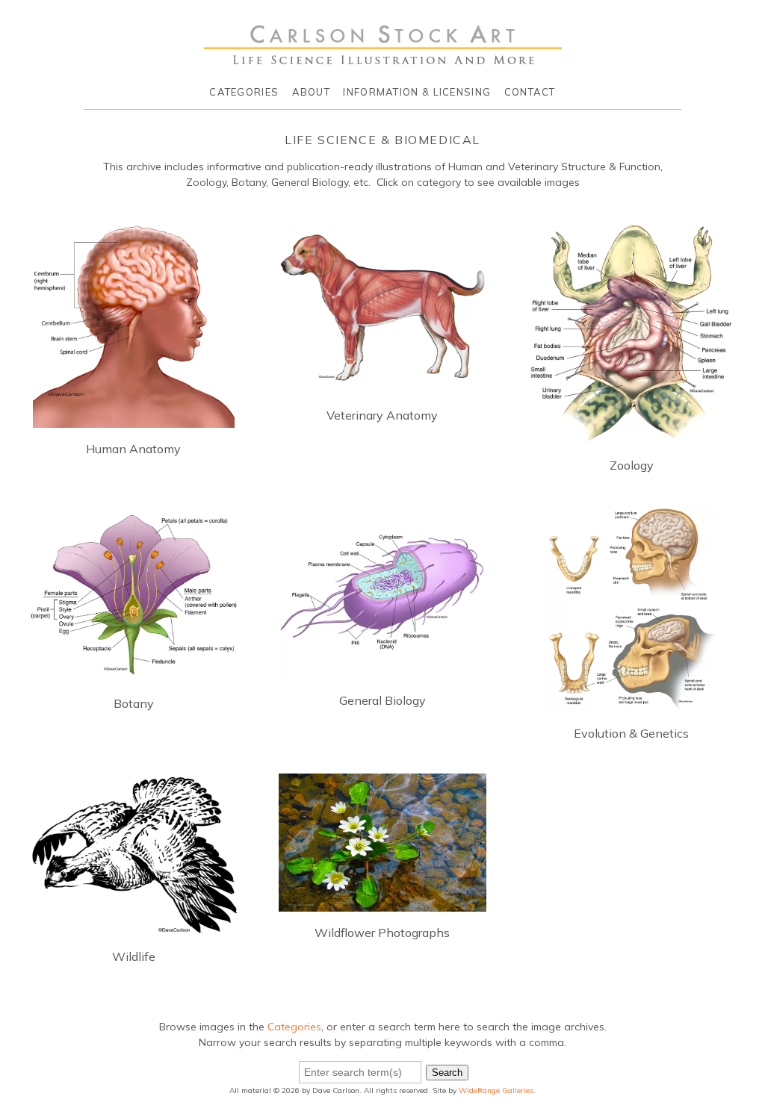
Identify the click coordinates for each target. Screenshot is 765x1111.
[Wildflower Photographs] (382, 903)
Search (447, 1072)
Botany (134, 703)
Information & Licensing (417, 92)
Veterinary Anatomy (382, 415)
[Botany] (134, 674)
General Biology (382, 700)
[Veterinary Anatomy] (382, 386)
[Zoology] (631, 436)
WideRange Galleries (496, 1090)
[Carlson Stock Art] (383, 59)
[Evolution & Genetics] (632, 704)
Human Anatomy (133, 448)
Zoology (632, 465)
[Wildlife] (134, 927)
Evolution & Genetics (631, 733)
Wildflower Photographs (382, 932)
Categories (244, 92)
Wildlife (133, 956)
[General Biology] (382, 671)
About (311, 92)
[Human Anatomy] (134, 419)
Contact (530, 92)
